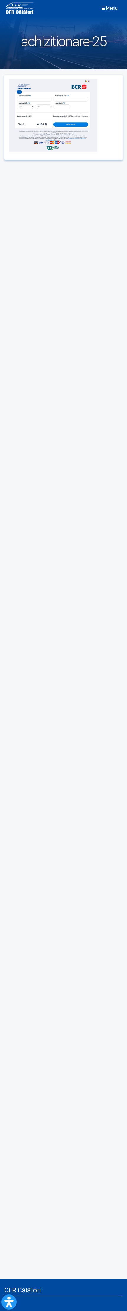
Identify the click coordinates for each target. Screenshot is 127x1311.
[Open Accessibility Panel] (9, 1302)
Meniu (111, 8)
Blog (13, 1303)
